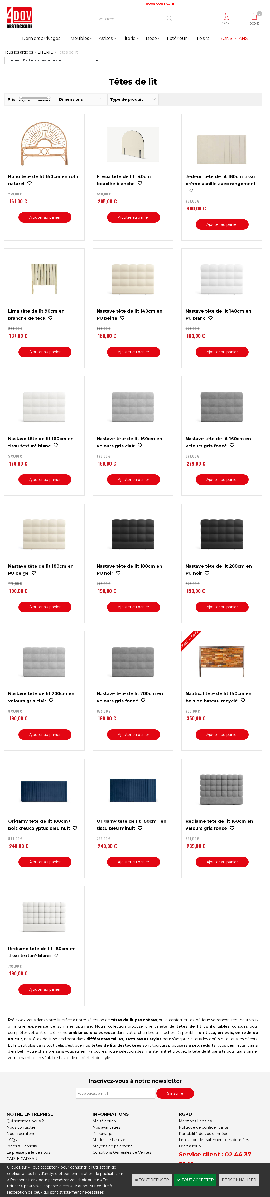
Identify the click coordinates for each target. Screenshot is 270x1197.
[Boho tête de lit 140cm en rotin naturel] (44, 169)
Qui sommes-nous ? (25, 1121)
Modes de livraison (109, 1139)
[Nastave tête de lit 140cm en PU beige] (133, 304)
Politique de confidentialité (203, 1127)
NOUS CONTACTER (161, 4)
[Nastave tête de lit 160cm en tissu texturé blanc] (44, 431)
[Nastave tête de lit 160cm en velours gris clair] (133, 431)
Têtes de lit (68, 52)
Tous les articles (18, 52)
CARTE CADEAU (22, 1158)
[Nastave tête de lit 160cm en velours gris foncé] (221, 431)
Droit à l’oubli (190, 1146)
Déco (151, 38)
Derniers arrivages (41, 38)
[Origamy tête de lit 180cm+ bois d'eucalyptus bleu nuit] (44, 814)
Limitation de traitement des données (214, 1139)
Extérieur (177, 38)
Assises (106, 38)
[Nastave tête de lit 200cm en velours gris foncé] (133, 686)
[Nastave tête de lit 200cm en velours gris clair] (44, 686)
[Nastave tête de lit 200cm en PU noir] (221, 559)
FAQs (12, 1139)
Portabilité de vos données (203, 1133)
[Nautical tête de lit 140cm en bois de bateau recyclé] (221, 686)
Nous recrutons (21, 1133)
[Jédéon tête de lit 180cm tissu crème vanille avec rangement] (221, 169)
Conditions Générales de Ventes (122, 1152)
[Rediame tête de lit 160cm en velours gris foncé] (221, 814)
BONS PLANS (233, 38)
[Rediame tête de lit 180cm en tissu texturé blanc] (44, 941)
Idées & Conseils (22, 1146)
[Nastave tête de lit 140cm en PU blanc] (221, 304)
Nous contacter (21, 1127)
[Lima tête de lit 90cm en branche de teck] (44, 304)
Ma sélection (104, 1121)
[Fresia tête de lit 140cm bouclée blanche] (133, 169)
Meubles (79, 38)
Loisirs (203, 38)
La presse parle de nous (28, 1152)
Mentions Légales (195, 1121)
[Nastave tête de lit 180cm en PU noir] (133, 559)
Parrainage (102, 1133)
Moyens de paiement (112, 1146)
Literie (129, 38)
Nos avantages (106, 1127)
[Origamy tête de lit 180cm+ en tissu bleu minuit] (133, 814)
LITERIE (45, 52)
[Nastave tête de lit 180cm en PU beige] (44, 559)
